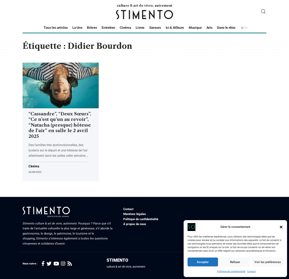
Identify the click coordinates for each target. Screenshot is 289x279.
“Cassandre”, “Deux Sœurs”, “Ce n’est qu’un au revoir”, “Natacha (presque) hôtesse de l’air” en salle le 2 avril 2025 (60, 125)
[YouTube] (56, 264)
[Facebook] (43, 264)
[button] (281, 227)
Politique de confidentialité (231, 271)
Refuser (235, 262)
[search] (263, 11)
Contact (251, 271)
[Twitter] (49, 264)
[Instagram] (63, 264)
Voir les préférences (267, 262)
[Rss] (69, 264)
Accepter (203, 262)
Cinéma (34, 166)
